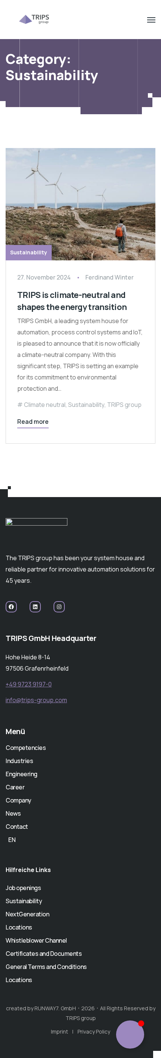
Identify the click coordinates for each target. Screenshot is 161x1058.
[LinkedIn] (35, 607)
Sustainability (28, 252)
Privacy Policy (94, 1031)
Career (15, 787)
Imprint (59, 1031)
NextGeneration (27, 914)
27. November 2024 (44, 277)
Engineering (21, 774)
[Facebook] (11, 607)
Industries (19, 761)
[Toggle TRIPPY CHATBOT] (130, 1034)
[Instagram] (59, 607)
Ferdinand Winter (109, 277)
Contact (17, 826)
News (13, 813)
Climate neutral (45, 405)
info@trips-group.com (36, 700)
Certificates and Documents (44, 953)
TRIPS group (124, 405)
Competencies (26, 748)
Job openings (23, 888)
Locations (19, 927)
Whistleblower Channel (36, 940)
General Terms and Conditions (46, 967)
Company (18, 800)
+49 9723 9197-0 (29, 684)
